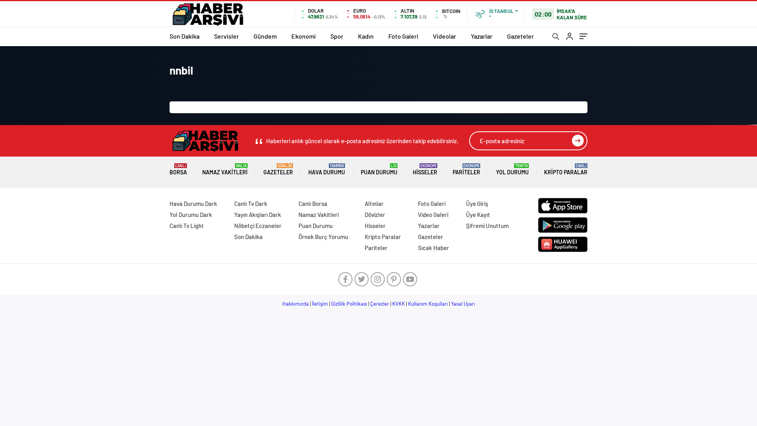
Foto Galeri (403, 36)
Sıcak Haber (433, 247)
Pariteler (466, 169)
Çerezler (379, 304)
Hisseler (425, 169)
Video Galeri (433, 214)
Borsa (178, 169)
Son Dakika (185, 36)
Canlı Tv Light (187, 225)
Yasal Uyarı (463, 304)
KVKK (398, 304)
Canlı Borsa (312, 203)
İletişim (320, 304)
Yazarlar (481, 36)
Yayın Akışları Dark (257, 214)
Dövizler (375, 214)
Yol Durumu (512, 169)
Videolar (444, 36)
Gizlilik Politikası (349, 304)
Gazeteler (520, 36)
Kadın (366, 36)
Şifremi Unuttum (487, 225)
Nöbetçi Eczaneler (258, 225)
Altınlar (374, 203)
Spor (336, 36)
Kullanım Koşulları (428, 304)
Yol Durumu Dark (191, 214)
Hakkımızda (295, 304)
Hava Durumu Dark (193, 203)
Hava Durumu (326, 169)
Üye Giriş (477, 203)
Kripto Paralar (565, 169)
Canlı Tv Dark (250, 203)
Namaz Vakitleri (225, 169)
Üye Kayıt (478, 214)
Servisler (226, 36)
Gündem (265, 36)
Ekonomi (303, 36)
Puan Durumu (379, 169)
